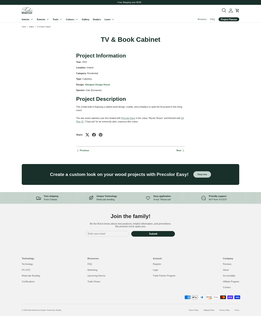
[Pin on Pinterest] (100, 134)
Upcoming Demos (96, 276)
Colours (70, 19)
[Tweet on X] (87, 134)
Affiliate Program (231, 281)
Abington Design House (97, 84)
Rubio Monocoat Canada (36, 310)
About (226, 270)
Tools (55, 19)
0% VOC (26, 270)
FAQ (212, 19)
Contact (227, 287)
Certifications (28, 281)
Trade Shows (93, 281)
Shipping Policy (208, 310)
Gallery (85, 19)
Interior (25, 19)
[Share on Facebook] (94, 134)
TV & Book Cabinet (44, 27)
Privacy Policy (224, 310)
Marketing (92, 270)
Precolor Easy (128, 118)
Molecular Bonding (31, 276)
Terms (237, 310)
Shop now (202, 174)
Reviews (202, 19)
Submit (153, 234)
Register (157, 264)
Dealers (97, 19)
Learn (108, 19)
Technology (27, 264)
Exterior (41, 19)
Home (24, 27)
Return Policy (194, 310)
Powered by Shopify (54, 310)
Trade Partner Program (164, 276)
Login (155, 270)
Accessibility (229, 276)
